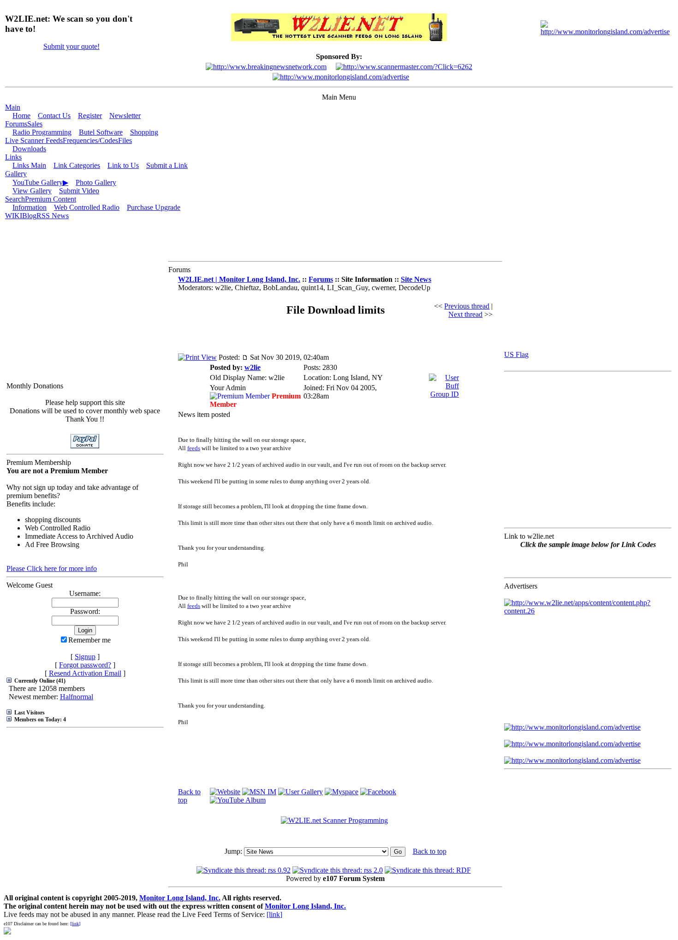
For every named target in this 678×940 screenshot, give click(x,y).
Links (13, 157)
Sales (34, 124)
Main (12, 107)
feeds (193, 448)
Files (125, 140)
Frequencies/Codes (90, 140)
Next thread (465, 314)
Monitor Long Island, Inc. (179, 898)
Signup (85, 656)
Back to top (429, 851)
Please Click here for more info (51, 568)
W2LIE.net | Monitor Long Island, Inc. (239, 279)
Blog (29, 216)
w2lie (252, 367)
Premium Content (50, 199)
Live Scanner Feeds (34, 140)
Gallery (16, 174)
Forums (16, 124)
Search (15, 199)
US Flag (516, 354)
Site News (416, 279)
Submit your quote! (71, 46)
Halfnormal (76, 697)
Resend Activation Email (85, 673)
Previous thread (466, 306)
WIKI (13, 216)
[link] (274, 914)
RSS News (52, 216)
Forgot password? (85, 665)
